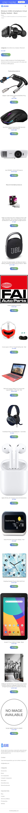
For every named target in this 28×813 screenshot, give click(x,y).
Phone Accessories (5, 785)
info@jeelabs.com (5, 763)
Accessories (4, 770)
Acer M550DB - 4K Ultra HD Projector (14, 170)
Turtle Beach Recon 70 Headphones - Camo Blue (14, 431)
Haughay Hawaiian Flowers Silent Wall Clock (14, 581)
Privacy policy (4, 801)
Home (2, 15)
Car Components (5, 775)
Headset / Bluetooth (20, 47)
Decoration (3, 780)
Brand (2, 773)
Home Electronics (11, 47)
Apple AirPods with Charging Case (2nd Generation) (14, 498)
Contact (3, 796)
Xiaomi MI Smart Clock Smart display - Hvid (14, 539)
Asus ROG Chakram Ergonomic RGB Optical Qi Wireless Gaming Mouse (14, 128)
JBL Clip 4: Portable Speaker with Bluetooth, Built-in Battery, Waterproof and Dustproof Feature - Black (14, 262)
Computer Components (6, 778)
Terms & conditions (5, 798)
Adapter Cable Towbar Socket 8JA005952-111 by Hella (14, 96)
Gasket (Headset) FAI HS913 (14, 305)
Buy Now (6, 54)
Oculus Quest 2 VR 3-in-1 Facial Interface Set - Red (14, 347)
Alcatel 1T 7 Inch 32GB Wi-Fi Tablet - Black (14, 642)
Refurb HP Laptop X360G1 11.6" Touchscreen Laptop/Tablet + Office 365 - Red (14, 389)
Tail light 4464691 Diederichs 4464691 (14, 728)
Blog (2, 793)
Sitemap (3, 803)
